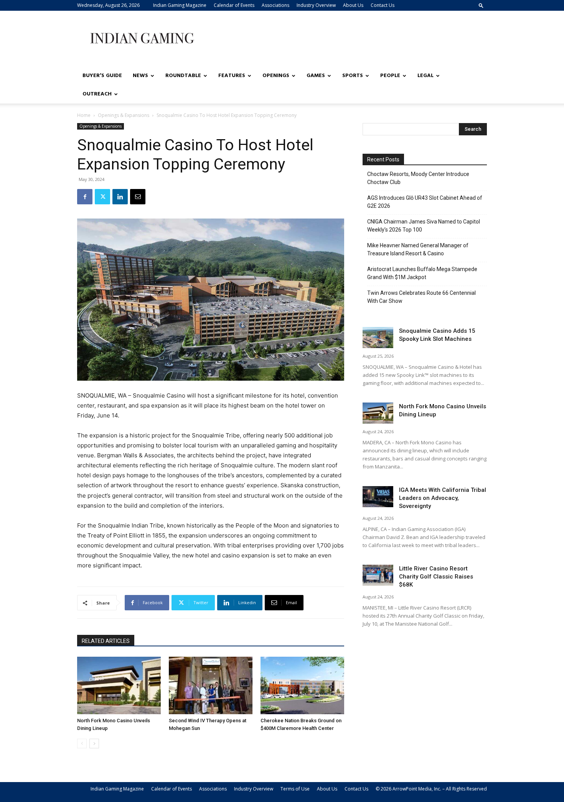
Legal (425, 75)
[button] (481, 5)
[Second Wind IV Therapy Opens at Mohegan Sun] (210, 685)
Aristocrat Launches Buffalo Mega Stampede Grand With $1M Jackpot (422, 273)
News (140, 75)
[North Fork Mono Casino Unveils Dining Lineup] (119, 685)
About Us (353, 5)
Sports (352, 75)
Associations (275, 5)
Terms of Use (295, 789)
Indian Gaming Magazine (179, 5)
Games (316, 75)
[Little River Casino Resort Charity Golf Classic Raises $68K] (378, 575)
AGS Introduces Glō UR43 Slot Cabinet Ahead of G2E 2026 (424, 202)
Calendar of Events (234, 5)
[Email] (137, 196)
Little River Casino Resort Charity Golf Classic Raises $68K (436, 576)
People (390, 75)
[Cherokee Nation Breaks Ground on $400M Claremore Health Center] (302, 685)
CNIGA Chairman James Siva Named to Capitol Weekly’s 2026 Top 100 (423, 226)
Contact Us (382, 5)
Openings (275, 75)
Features (231, 75)
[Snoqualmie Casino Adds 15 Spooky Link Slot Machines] (378, 337)
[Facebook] (84, 196)
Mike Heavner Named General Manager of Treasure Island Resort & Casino (417, 249)
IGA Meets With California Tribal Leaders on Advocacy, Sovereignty (442, 497)
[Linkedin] (120, 196)
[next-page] (94, 743)
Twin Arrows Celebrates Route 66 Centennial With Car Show (421, 297)
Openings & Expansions (123, 115)
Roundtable (183, 75)
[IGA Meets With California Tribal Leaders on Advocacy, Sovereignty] (378, 496)
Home (84, 115)
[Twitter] (102, 196)
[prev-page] (82, 743)
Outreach (97, 94)
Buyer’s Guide (102, 75)
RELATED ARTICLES (106, 641)
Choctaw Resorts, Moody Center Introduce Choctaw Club (418, 178)
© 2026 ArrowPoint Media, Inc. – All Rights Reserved (431, 789)
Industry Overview (316, 5)
